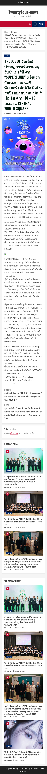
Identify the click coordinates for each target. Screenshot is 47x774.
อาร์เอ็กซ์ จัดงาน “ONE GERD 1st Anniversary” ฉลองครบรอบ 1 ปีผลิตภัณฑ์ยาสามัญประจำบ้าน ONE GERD (23, 394)
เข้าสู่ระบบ (14, 433)
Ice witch (8, 113)
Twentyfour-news (23, 12)
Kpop (8, 746)
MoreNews (34, 768)
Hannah (8, 487)
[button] (4, 24)
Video (41, 24)
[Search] (30, 24)
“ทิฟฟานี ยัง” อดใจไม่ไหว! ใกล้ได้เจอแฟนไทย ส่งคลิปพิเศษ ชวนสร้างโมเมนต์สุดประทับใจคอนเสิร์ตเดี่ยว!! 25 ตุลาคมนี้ (22, 755)
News (7, 56)
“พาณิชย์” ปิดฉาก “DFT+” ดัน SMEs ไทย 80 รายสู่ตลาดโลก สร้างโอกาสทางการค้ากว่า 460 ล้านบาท (23, 522)
